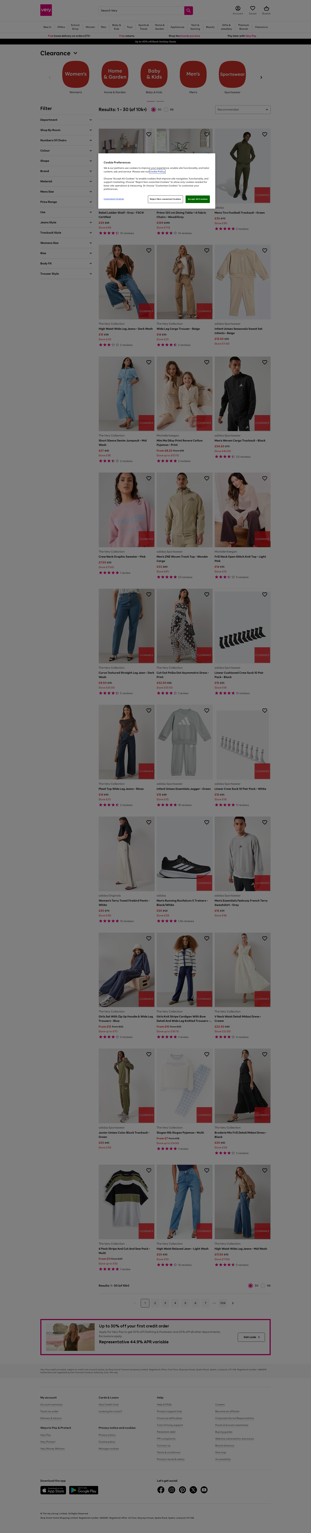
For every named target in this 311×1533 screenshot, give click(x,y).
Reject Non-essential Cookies (165, 199)
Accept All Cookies (198, 199)
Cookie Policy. (157, 171)
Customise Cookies (114, 198)
